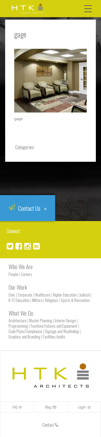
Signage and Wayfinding (62, 331)
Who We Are (21, 266)
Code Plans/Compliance (25, 331)
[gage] (50, 111)
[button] (89, 7)
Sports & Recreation (75, 300)
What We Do (21, 313)
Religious (51, 300)
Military (37, 300)
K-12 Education (19, 300)
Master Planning (40, 321)
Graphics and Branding (24, 337)
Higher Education (65, 295)
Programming (18, 326)
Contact (48, 425)
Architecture (17, 321)
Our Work (18, 287)
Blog (48, 407)
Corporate (25, 295)
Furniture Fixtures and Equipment (54, 326)
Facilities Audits (54, 337)
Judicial (84, 295)
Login (82, 407)
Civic (12, 295)
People (13, 274)
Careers (26, 274)
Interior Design (65, 321)
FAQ (15, 407)
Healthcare (42, 295)
